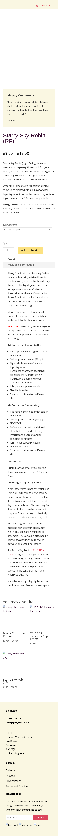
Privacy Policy (13, 781)
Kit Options (10, 224)
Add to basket (30, 250)
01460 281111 (13, 718)
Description (14, 259)
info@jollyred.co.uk (17, 722)
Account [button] (46, 5)
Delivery (10, 770)
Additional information (21, 264)
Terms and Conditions (18, 786)
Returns (10, 775)
